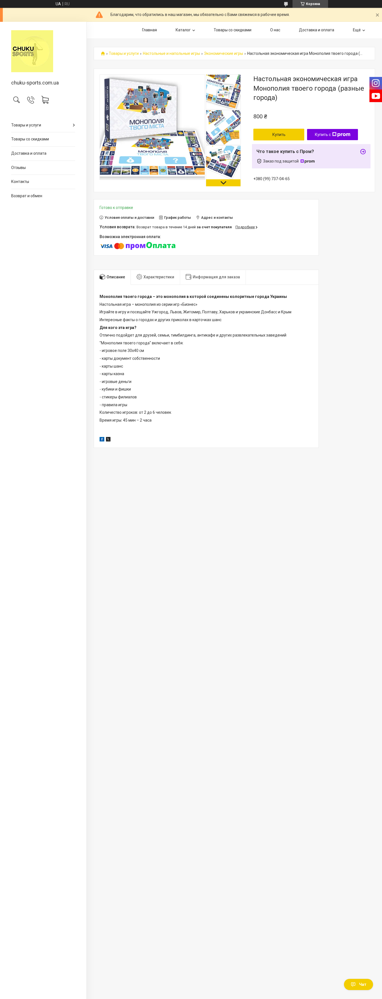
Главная (149, 30)
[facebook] (102, 440)
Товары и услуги (26, 125)
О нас (275, 30)
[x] (108, 440)
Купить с (323, 134)
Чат (362, 984)
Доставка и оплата (28, 153)
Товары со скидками (30, 139)
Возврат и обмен (26, 196)
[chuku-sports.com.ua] (43, 51)
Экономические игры (223, 53)
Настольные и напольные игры (171, 53)
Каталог (183, 30)
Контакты (20, 181)
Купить (279, 134)
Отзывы (18, 167)
